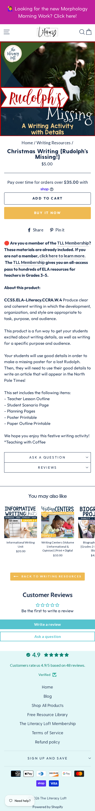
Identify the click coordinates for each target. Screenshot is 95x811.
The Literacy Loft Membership (47, 723)
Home (27, 142)
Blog (48, 696)
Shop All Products (48, 705)
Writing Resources (54, 142)
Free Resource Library (47, 714)
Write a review (47, 624)
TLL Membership (73, 242)
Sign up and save (48, 758)
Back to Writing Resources (50, 576)
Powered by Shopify (47, 807)
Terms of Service (47, 732)
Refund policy (47, 741)
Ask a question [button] (47, 636)
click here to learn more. (62, 255)
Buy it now (47, 213)
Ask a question (47, 457)
